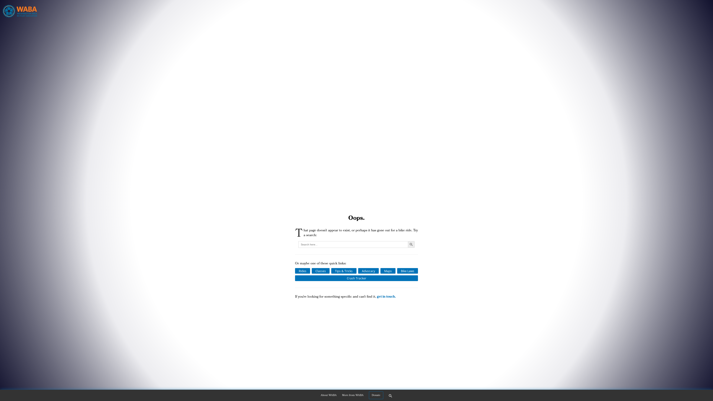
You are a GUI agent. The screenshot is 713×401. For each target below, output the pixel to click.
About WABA (329, 395)
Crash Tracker (356, 278)
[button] (390, 397)
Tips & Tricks (344, 271)
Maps (388, 271)
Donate (376, 395)
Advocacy (368, 271)
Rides (302, 271)
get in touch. (386, 297)
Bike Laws (407, 271)
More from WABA (353, 395)
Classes (320, 271)
